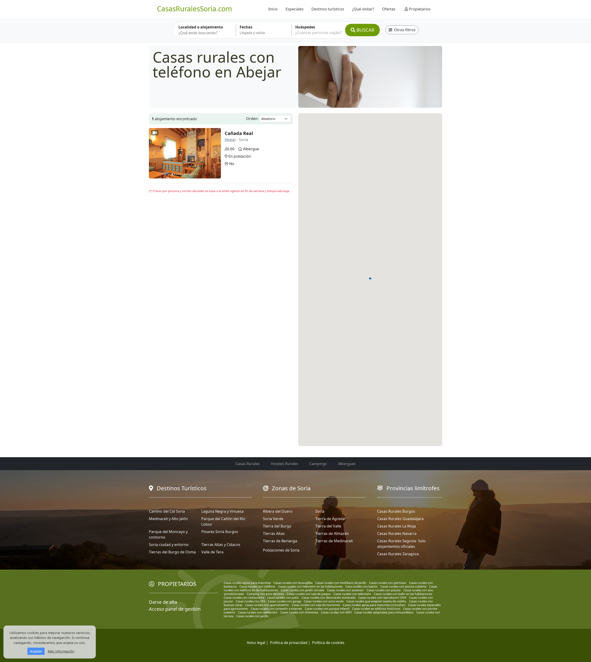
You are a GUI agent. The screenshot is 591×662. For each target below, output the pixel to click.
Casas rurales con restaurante (244, 597)
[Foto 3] (176, 174)
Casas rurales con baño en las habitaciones (403, 594)
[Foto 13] (197, 174)
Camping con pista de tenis (265, 594)
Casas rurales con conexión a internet (276, 609)
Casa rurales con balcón (361, 586)
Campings (318, 463)
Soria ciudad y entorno (169, 544)
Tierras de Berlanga (280, 540)
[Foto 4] (178, 174)
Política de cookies (328, 642)
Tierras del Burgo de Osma (172, 552)
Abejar (230, 139)
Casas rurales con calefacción (257, 612)
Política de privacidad (288, 642)
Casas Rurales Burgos (396, 511)
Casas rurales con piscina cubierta (403, 586)
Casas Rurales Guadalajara (400, 518)
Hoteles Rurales (284, 463)
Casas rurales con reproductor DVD (382, 597)
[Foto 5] (180, 174)
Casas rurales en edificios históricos (376, 609)
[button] (370, 278)
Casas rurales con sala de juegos (309, 594)
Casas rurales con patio (283, 597)
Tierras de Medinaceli (334, 540)
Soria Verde (273, 518)
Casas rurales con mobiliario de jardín (340, 583)
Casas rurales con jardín (252, 616)
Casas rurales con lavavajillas (293, 583)
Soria (319, 511)
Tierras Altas (274, 533)
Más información (61, 651)
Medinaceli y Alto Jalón (168, 518)
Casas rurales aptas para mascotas (247, 583)
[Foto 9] (189, 174)
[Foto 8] (186, 174)
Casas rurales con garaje (284, 601)
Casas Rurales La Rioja (396, 526)
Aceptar (36, 651)
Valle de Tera (212, 552)
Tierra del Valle (328, 526)
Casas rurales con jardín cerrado (302, 590)
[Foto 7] (184, 174)
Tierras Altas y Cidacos (220, 544)
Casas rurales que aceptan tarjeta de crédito (376, 601)
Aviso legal (256, 642)
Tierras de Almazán (332, 533)
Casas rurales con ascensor (345, 590)
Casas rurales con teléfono (257, 586)
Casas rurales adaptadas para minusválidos (383, 612)
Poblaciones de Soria (281, 550)
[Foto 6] (182, 174)
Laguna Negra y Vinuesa (222, 511)
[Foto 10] (191, 174)
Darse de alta (163, 602)
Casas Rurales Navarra (396, 533)
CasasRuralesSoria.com (194, 8)
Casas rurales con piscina (384, 590)
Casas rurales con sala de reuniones (316, 605)
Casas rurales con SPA (250, 601)
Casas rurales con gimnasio (387, 583)
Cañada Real (239, 133)
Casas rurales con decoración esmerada (329, 597)
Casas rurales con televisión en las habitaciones (310, 586)
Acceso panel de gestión (175, 609)
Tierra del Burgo (277, 526)
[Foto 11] (193, 174)
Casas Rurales (247, 463)
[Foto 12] (195, 174)
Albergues (347, 463)
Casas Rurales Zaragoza (398, 553)
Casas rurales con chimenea (299, 612)
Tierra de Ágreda (330, 518)
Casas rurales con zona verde (324, 601)
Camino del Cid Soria (167, 511)
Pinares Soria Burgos (219, 531)
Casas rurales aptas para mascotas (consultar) (374, 605)
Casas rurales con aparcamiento (267, 605)
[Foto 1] (172, 174)
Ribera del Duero (277, 511)
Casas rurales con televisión (352, 594)
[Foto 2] (174, 174)
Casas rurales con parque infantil (327, 609)
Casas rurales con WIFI (336, 612)
